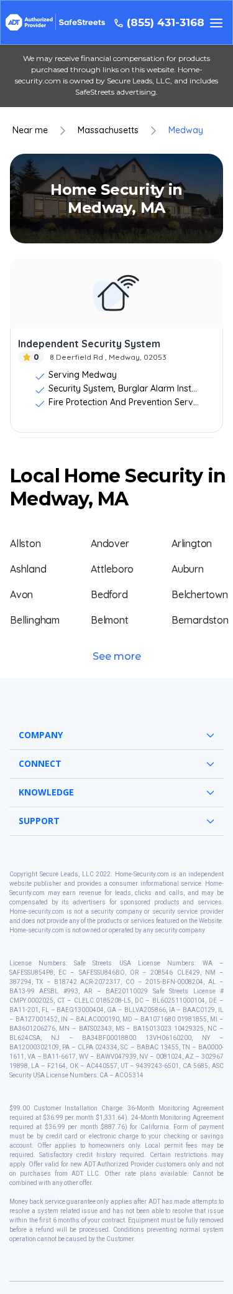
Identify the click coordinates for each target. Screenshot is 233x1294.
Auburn (187, 569)
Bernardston (200, 620)
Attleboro (112, 569)
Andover (110, 543)
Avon (21, 594)
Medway (185, 130)
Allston (25, 543)
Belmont (110, 620)
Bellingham (35, 620)
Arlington (191, 543)
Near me (30, 130)
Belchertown (199, 594)
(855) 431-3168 (165, 23)
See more (117, 656)
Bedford (109, 594)
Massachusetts (108, 130)
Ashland (28, 569)
